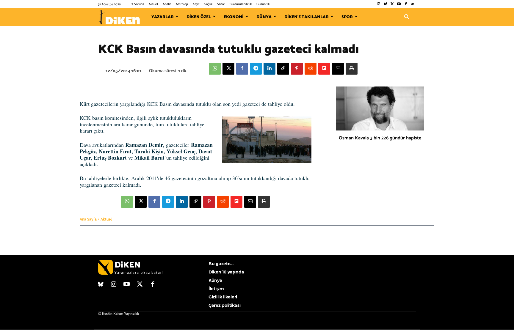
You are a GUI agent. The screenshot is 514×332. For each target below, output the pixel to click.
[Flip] (324, 69)
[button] (407, 17)
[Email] (338, 69)
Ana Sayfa (88, 219)
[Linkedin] (269, 69)
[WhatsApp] (215, 69)
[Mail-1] (412, 4)
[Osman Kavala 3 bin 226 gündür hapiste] (380, 108)
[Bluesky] (385, 4)
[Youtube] (399, 4)
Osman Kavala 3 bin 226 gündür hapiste (380, 138)
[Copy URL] (283, 69)
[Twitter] (392, 4)
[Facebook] (405, 4)
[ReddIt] (310, 69)
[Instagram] (378, 4)
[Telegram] (256, 69)
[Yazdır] (352, 69)
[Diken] (119, 17)
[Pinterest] (297, 69)
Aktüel (106, 219)
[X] (228, 69)
